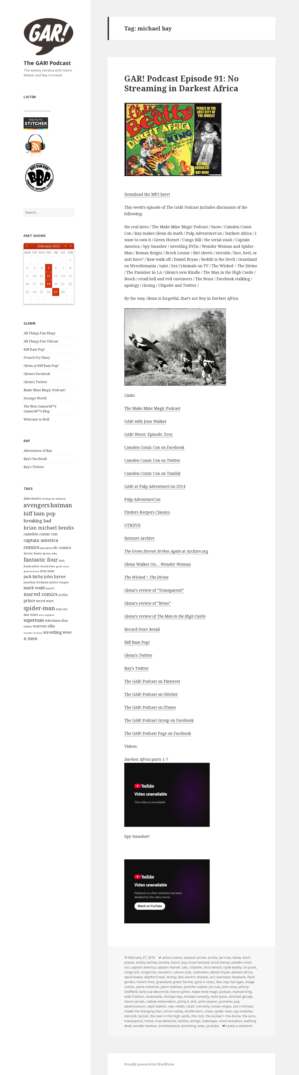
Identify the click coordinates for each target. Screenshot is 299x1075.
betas (236, 957)
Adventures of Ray (38, 450)
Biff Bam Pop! (34, 349)
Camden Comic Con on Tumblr (152, 473)
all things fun (48, 498)
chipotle (195, 967)
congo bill (131, 972)
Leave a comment (239, 1026)
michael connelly (196, 996)
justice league (59, 582)
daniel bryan (220, 972)
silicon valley (173, 1011)
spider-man (39, 608)
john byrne (55, 576)
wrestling (52, 632)
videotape (209, 1021)
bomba (164, 962)
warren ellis (44, 626)
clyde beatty (232, 967)
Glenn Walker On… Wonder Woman (157, 564)
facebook (239, 977)
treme (149, 1021)
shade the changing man (143, 1011)
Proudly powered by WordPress (149, 1064)
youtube (212, 1026)
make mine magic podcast (211, 991)
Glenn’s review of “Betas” (147, 603)
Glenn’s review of (164, 616)
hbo (219, 982)
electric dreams (196, 977)
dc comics (62, 547)
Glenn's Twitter (35, 382)
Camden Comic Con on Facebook (154, 447)
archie (212, 957)
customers (201, 972)
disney (171, 977)
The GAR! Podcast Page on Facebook (157, 733)
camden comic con (41, 533)
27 (56, 292)
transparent (133, 1021)
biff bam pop (40, 513)
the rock (197, 1016)
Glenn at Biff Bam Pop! (41, 365)
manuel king (242, 991)
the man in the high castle (170, 1016)
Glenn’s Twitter (138, 655)
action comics (172, 957)
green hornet (183, 982)
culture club (182, 972)
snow (209, 1011)
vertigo (195, 1021)
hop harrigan (233, 982)
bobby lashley (146, 962)
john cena (229, 987)
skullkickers (193, 1011)
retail (190, 1006)
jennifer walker (195, 987)
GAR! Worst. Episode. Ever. (148, 434)
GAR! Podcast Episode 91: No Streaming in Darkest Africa (181, 83)
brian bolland (198, 962)
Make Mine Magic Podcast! (44, 390)
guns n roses (204, 982)
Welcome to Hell (36, 419)
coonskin (164, 972)
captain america (41, 540)
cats (185, 967)
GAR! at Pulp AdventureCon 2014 (154, 486)
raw (171, 1006)
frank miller (32, 566)
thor (64, 620)
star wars (31, 614)
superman (34, 620)
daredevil (46, 548)
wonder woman (33, 632)
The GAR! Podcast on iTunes (150, 707)
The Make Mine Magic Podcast (152, 408)
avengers (37, 505)
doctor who (50, 553)
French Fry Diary (37, 357)
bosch (175, 962)
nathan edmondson (161, 1001)
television (53, 620)
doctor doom (33, 553)
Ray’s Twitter (136, 668)
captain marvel (168, 967)
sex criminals (243, 1006)
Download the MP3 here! (147, 194)
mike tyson (219, 996)
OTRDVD (132, 525)
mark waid (34, 587)
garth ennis (62, 566)
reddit (179, 1006)
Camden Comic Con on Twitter (152, 460)
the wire (248, 1016)
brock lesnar (220, 962)
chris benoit (212, 967)
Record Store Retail (142, 629)
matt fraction (134, 996)
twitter (28, 626)
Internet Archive (139, 538)
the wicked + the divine (223, 1016)
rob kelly (202, 1006)
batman (61, 505)
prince (29, 600)
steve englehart (47, 615)
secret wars (44, 601)
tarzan (143, 1016)
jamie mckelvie (147, 987)
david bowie (133, 977)
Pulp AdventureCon (142, 499)
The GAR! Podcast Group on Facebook (159, 720)
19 (48, 284)
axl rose (225, 957)
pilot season (207, 1001)
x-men (30, 638)
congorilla (148, 972)
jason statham (171, 987)
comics (31, 547)
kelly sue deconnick (154, 991)
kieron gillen (180, 991)
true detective (165, 1021)
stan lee (62, 609)
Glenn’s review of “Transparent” (154, 590)
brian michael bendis (49, 527)
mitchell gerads (240, 996)
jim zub (214, 987)
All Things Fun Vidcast (41, 341)
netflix (63, 595)
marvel (49, 588)
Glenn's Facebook (37, 374)
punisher (225, 1001)
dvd (180, 977)
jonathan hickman (36, 582)
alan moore (32, 498)
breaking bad (37, 521)
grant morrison (31, 571)
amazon (61, 498)
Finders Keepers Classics (147, 512)
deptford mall (154, 977)
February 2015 (48, 246)
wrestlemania (169, 1026)
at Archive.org (166, 551)
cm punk (249, 967)
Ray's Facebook (35, 459)
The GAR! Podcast (47, 63)
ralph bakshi (156, 1006)
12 (48, 276)
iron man (47, 571)
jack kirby (33, 576)
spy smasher (243, 1011)
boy (184, 962)
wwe (67, 632)
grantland (163, 982)
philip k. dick (187, 1001)
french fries (47, 566)
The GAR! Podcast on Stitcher (151, 694)
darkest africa (241, 972)
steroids (130, 1016)
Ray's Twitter (34, 467)
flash (62, 560)
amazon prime (195, 957)
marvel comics (40, 594)
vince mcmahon (230, 1021)
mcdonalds (154, 996)
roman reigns (221, 1006)
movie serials (134, 1001)
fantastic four (41, 559)
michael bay (173, 996)
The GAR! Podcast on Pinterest (152, 681)
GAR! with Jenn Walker (145, 421)
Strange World (35, 398)
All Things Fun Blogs (39, 333)
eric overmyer (220, 977)
